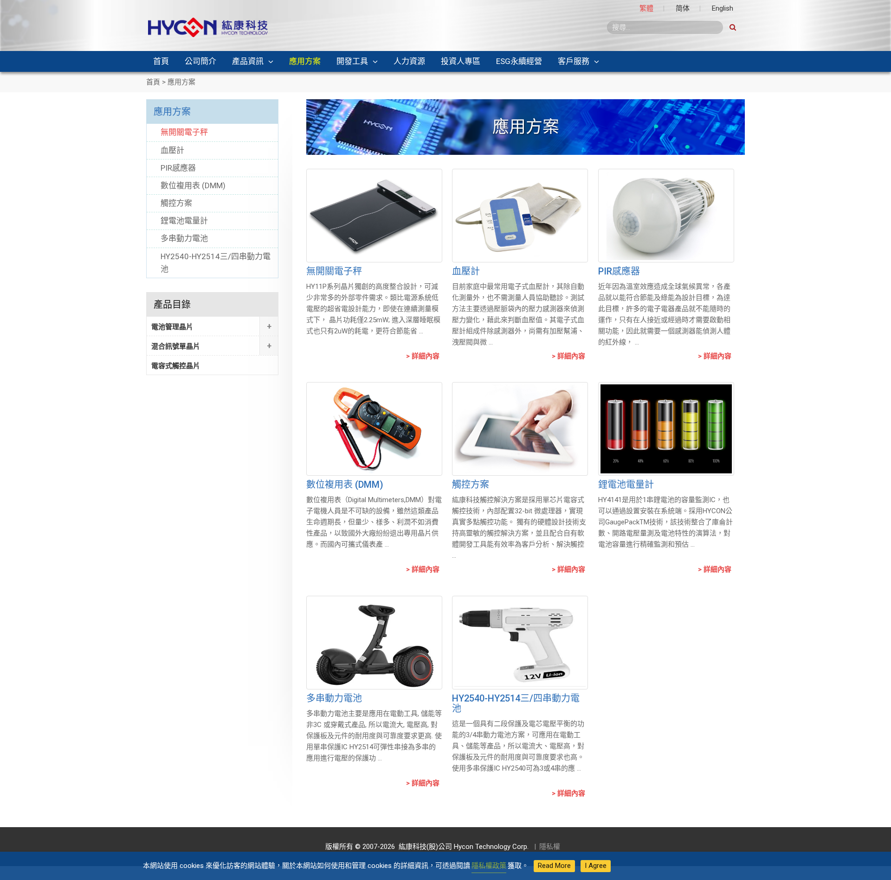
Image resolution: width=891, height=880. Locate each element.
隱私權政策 (488, 865)
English (722, 8)
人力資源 (409, 61)
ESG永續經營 (519, 61)
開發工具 (352, 61)
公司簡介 (200, 61)
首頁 (161, 61)
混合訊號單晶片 (175, 346)
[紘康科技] (208, 27)
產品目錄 (172, 305)
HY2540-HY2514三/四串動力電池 (516, 703)
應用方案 (305, 61)
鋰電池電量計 (626, 484)
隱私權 (549, 846)
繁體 (646, 8)
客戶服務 (573, 61)
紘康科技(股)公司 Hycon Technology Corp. (462, 846)
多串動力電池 (334, 698)
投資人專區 (460, 61)
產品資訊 (248, 61)
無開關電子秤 (334, 271)
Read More (554, 865)
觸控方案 (470, 484)
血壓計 (466, 271)
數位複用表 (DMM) (344, 484)
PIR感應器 (619, 271)
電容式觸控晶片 (175, 366)
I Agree (596, 865)
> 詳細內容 (422, 356)
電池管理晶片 (172, 327)
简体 (683, 8)
